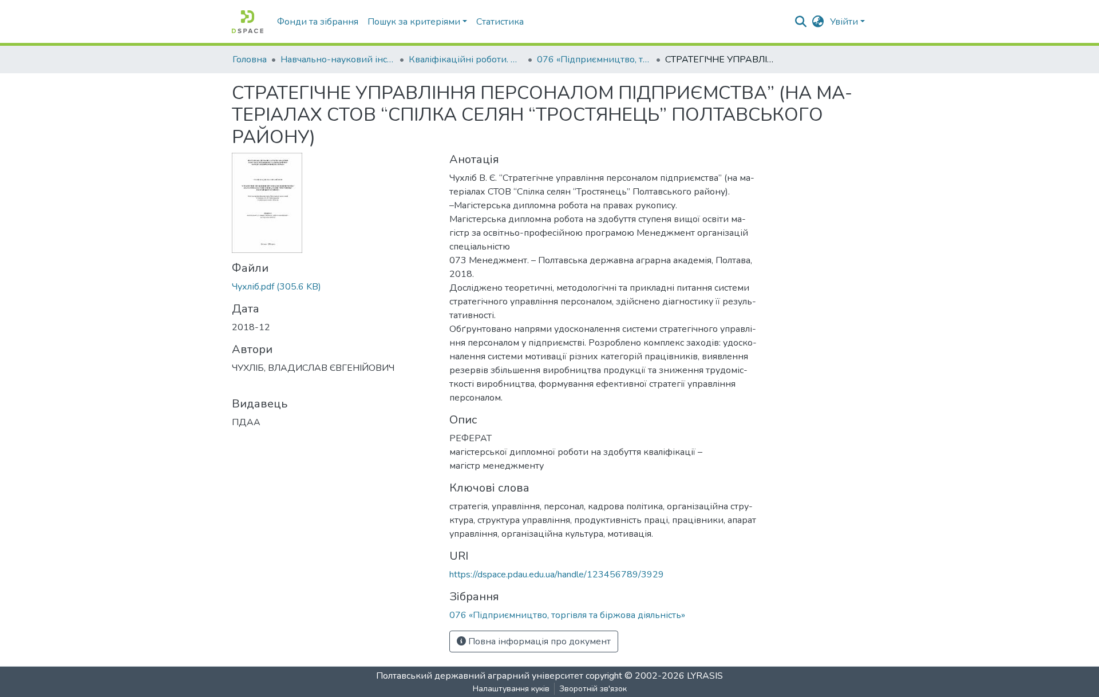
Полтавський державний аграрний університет (479, 676)
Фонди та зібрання (317, 21)
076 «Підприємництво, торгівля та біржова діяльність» (594, 59)
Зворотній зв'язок (593, 688)
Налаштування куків (511, 688)
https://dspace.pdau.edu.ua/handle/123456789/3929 (556, 574)
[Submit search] (801, 21)
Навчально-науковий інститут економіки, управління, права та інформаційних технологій (337, 59)
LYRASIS (705, 676)
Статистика (500, 21)
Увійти (844, 21)
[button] (818, 22)
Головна (249, 59)
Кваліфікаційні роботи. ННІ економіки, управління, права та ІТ (466, 59)
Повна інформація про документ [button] (538, 641)
